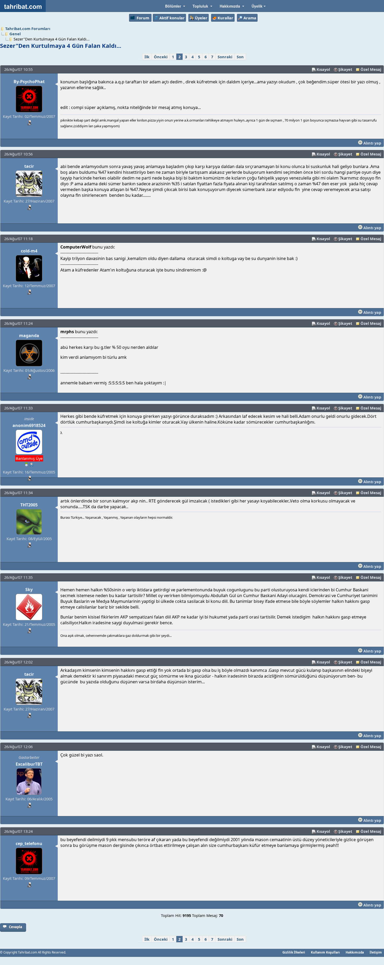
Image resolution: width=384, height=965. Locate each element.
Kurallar (225, 17)
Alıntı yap (371, 143)
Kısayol (323, 69)
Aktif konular (172, 17)
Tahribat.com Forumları (27, 28)
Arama (249, 17)
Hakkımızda (355, 952)
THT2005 (29, 505)
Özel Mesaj (370, 69)
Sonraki (225, 56)
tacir (29, 166)
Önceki (160, 56)
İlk (146, 56)
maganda (29, 335)
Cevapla (15, 926)
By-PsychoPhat (29, 81)
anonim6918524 (29, 425)
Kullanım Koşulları (325, 952)
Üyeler (201, 17)
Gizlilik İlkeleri (293, 952)
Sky (29, 589)
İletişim (376, 952)
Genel (15, 33)
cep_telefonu (29, 843)
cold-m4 (29, 251)
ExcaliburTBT (29, 764)
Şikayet (345, 69)
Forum (143, 17)
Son (240, 56)
